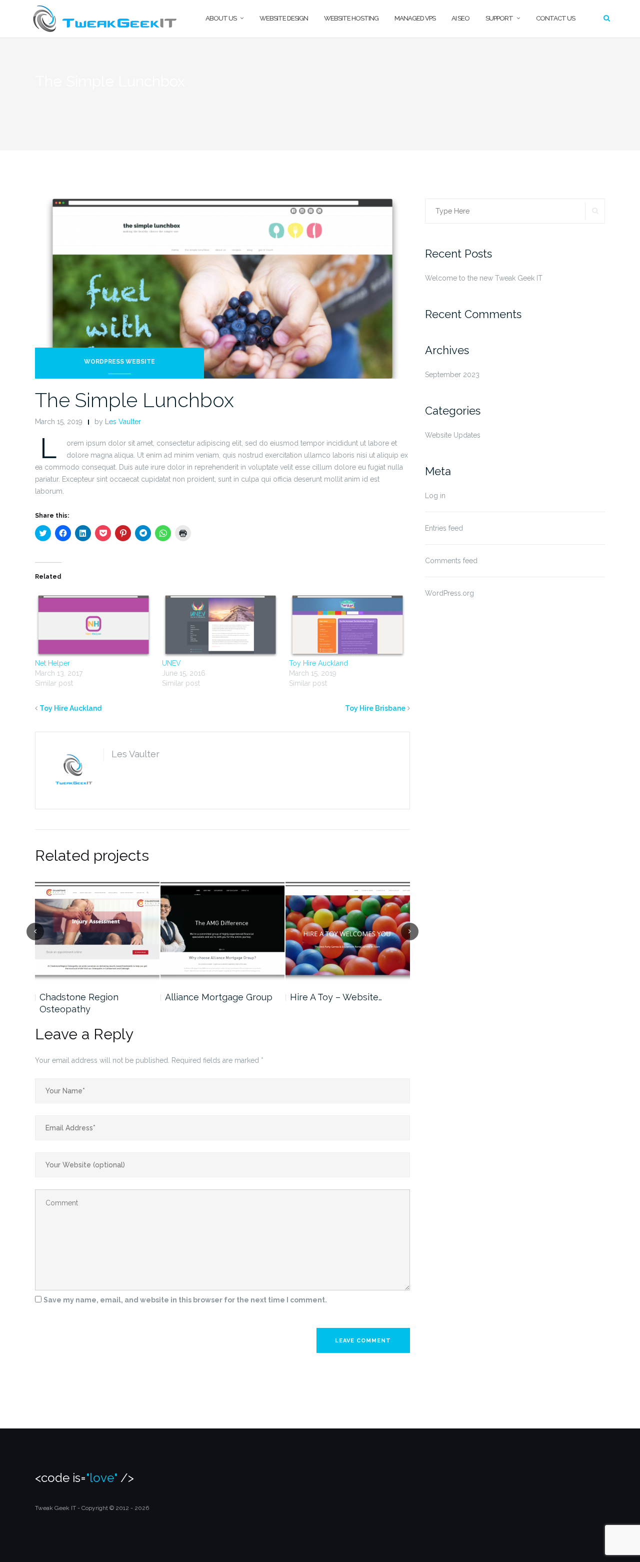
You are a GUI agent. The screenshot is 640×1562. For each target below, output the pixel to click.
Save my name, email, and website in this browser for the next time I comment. (185, 1300)
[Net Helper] (93, 624)
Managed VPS (415, 18)
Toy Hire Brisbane (375, 708)
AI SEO (461, 18)
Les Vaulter (123, 422)
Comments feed (451, 561)
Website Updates (452, 435)
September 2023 (452, 375)
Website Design (284, 18)
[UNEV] (220, 624)
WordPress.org (449, 593)
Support (499, 18)
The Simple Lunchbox (134, 400)
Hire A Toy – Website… (336, 997)
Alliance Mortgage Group (218, 997)
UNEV (171, 663)
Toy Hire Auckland (318, 663)
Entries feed (444, 528)
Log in (435, 496)
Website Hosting (351, 18)
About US (221, 18)
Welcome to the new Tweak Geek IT (483, 278)
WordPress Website (119, 361)
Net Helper (52, 663)
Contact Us (555, 18)
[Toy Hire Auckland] (347, 624)
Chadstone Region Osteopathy (79, 1003)
